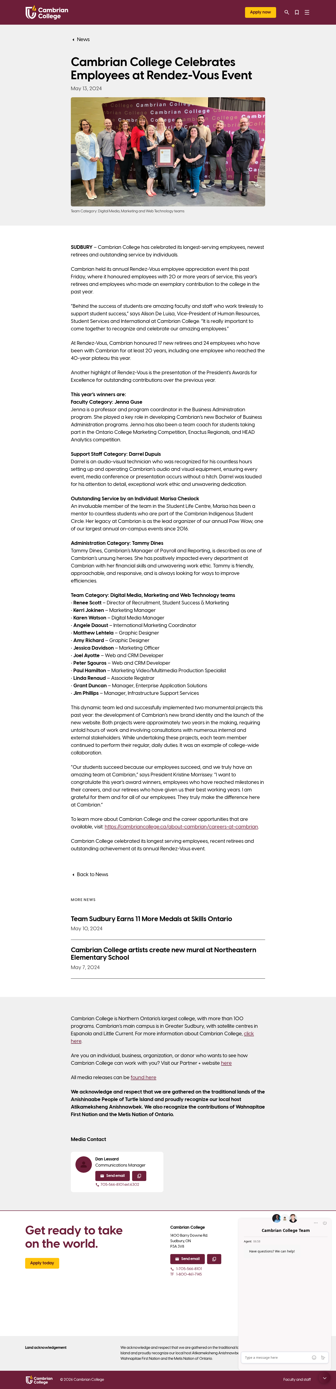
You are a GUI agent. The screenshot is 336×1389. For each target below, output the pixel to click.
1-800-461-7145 (186, 1274)
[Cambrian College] (47, 12)
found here (143, 1078)
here (226, 1063)
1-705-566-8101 (189, 1269)
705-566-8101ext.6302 (120, 1185)
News (83, 39)
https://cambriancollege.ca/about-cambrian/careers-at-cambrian (181, 827)
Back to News (92, 875)
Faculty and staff (297, 1380)
